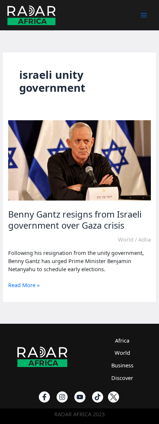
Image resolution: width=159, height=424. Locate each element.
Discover (122, 377)
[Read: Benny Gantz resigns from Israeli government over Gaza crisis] (79, 159)
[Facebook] (44, 397)
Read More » (24, 285)
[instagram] (62, 397)
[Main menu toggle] (144, 15)
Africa (122, 340)
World (125, 239)
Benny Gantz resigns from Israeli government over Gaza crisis (75, 220)
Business (122, 365)
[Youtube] (79, 397)
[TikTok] (97, 397)
